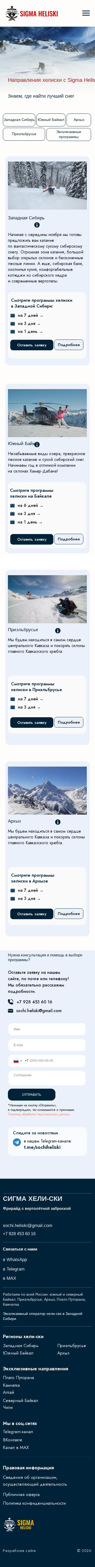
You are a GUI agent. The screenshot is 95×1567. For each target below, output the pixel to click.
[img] (47, 599)
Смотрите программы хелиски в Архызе (32, 878)
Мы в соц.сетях (20, 1423)
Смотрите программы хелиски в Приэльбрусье (36, 687)
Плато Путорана (18, 1377)
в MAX (9, 1278)
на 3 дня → (29, 323)
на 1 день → (30, 331)
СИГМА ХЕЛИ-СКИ (32, 1198)
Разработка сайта (19, 1550)
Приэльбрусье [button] (23, 629)
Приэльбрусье (71, 1345)
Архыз (14, 821)
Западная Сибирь (26, 217)
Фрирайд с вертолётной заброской (37, 1208)
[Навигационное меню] (86, 13)
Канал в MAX (16, 1447)
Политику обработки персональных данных (38, 1114)
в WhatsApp (15, 1259)
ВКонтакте (12, 1440)
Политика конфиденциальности (34, 1503)
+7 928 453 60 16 (34, 1002)
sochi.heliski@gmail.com (38, 1011)
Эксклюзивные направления (35, 1368)
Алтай (8, 1392)
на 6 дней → (31, 505)
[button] (31, 345)
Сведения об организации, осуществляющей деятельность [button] (35, 1480)
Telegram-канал (18, 1431)
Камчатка (11, 1385)
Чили (8, 1407)
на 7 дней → (31, 315)
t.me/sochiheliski (42, 1147)
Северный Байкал (20, 1400)
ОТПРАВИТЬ (31, 1095)
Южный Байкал (24, 443)
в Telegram (14, 1269)
